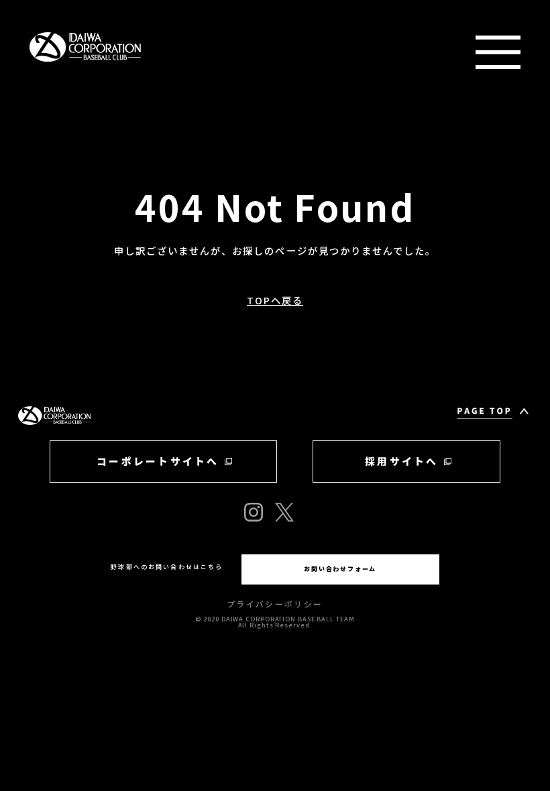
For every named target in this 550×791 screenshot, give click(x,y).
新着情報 (137, 168)
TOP (123, 136)
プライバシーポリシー (275, 604)
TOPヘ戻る (275, 300)
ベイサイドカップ (170, 327)
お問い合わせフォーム (340, 568)
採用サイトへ (401, 461)
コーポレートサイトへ (158, 461)
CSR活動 (138, 359)
